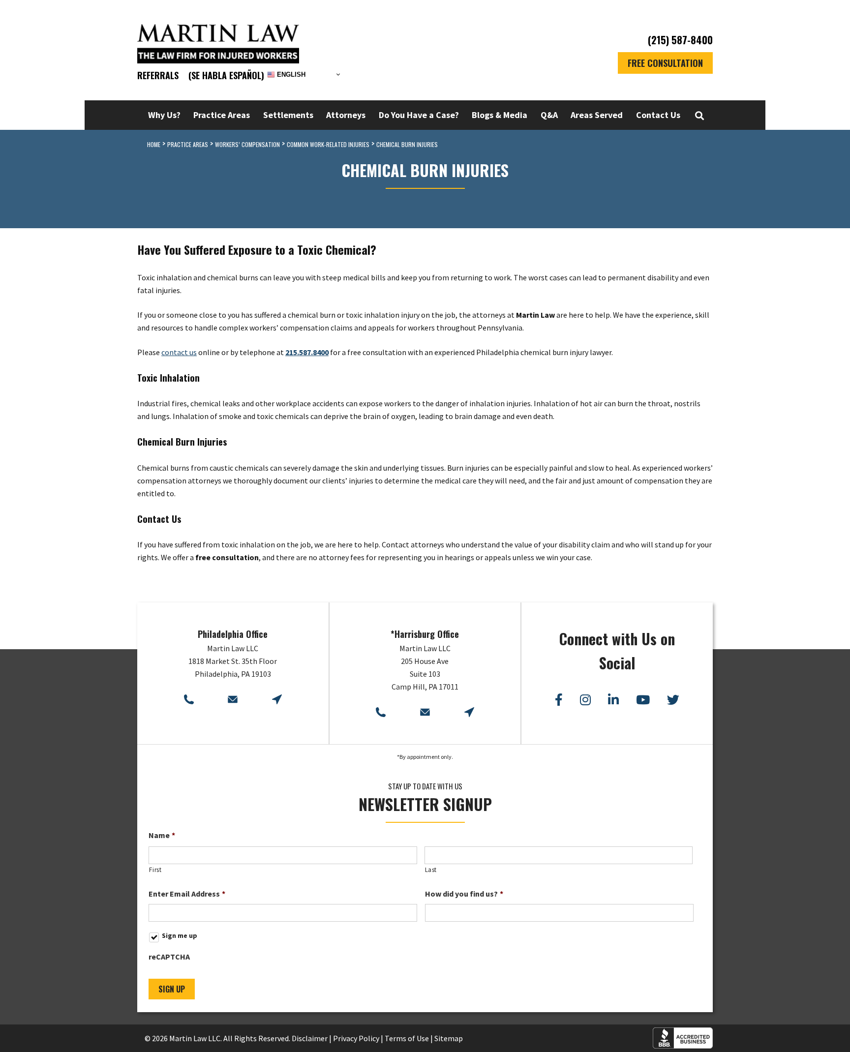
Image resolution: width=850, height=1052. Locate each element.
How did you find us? (464, 894)
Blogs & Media (499, 114)
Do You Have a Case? (419, 114)
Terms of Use (407, 1038)
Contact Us (658, 114)
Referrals (158, 75)
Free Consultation (665, 63)
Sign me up (179, 935)
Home (153, 144)
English (290, 74)
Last (431, 870)
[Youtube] (643, 700)
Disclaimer (310, 1038)
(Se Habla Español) (226, 75)
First (155, 870)
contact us (179, 352)
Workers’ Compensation (247, 144)
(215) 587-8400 (680, 40)
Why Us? (164, 114)
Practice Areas (221, 114)
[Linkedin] (613, 700)
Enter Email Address (187, 894)
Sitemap (448, 1038)
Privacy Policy (356, 1038)
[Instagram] (585, 700)
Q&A (549, 114)
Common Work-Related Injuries (328, 144)
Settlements (288, 114)
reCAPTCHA (169, 957)
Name (162, 835)
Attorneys (345, 114)
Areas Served (597, 114)
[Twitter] (673, 700)
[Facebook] (559, 700)
